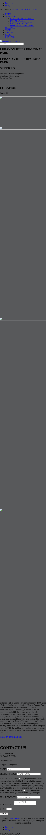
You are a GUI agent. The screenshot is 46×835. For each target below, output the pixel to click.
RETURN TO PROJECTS (11, 737)
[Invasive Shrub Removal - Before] (23, 320)
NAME (3, 769)
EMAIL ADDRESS (8, 797)
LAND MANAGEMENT (21, 23)
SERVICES (10, 16)
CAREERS (10, 32)
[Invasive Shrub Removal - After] (23, 511)
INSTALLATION (17, 21)
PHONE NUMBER (8, 774)
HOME (8, 14)
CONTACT (10, 37)
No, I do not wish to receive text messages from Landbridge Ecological (21, 791)
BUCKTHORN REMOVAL (22, 19)
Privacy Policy (14, 818)
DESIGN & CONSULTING (22, 25)
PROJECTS (10, 28)
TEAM (8, 30)
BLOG (8, 35)
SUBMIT (4, 814)
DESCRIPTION (7, 804)
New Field (4, 779)
